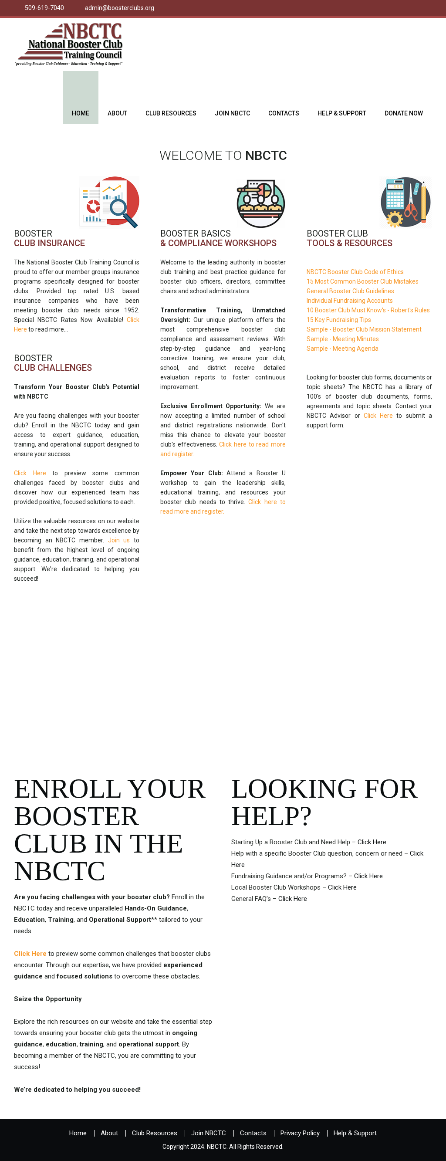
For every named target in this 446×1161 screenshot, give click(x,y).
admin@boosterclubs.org (119, 7)
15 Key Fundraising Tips (339, 319)
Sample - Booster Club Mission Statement (364, 329)
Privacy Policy (300, 1133)
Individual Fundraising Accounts (350, 300)
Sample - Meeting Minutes (343, 338)
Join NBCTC (232, 113)
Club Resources (170, 113)
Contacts (283, 113)
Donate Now (404, 113)
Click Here (30, 473)
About (117, 113)
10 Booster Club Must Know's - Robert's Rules (368, 310)
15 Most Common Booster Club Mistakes (363, 281)
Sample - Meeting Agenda (342, 348)
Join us (119, 540)
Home (80, 113)
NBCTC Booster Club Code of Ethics (355, 271)
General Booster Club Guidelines (350, 291)
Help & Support (342, 113)
